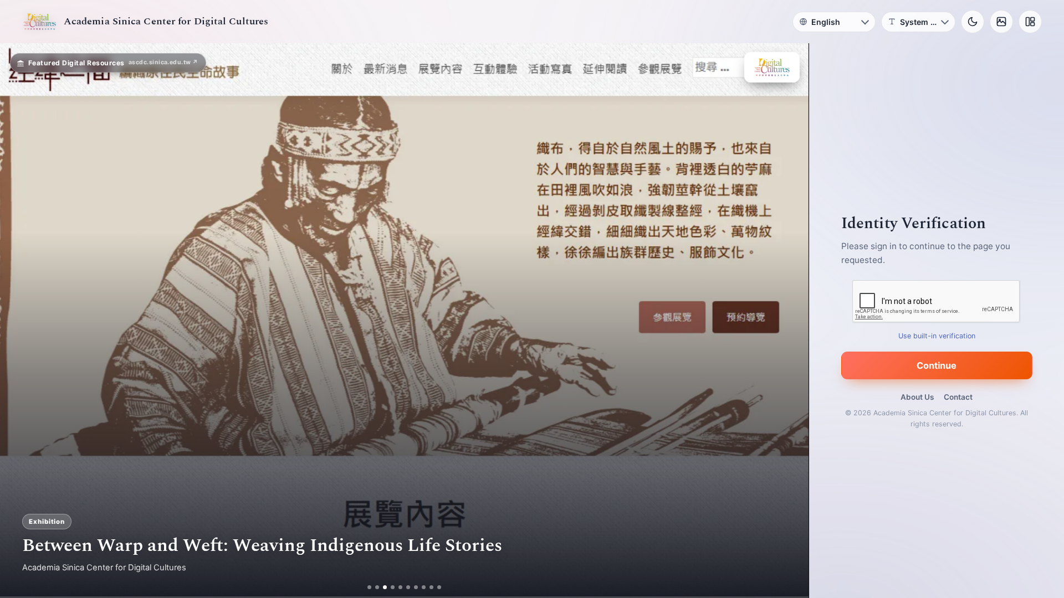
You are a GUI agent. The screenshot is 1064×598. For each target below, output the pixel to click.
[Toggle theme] (972, 21)
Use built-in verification (936, 336)
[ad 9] (431, 587)
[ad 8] (424, 587)
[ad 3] (385, 587)
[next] (788, 320)
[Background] (1001, 21)
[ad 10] (439, 587)
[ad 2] (377, 587)
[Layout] (1030, 21)
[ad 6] (408, 587)
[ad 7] (416, 587)
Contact (958, 397)
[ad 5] (400, 587)
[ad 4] (393, 587)
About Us (917, 397)
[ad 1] (369, 587)
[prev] (20, 320)
